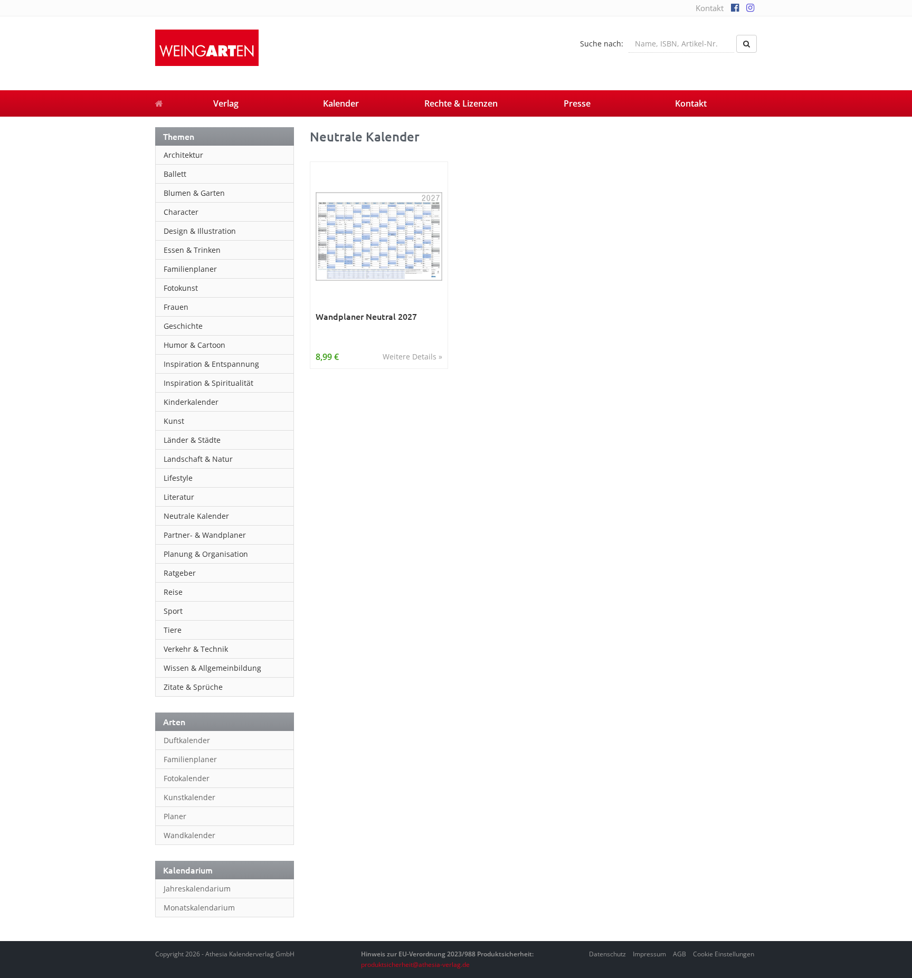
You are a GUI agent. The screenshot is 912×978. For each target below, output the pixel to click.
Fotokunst (181, 288)
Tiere (173, 630)
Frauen (176, 307)
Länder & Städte (192, 440)
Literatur (179, 497)
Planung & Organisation (206, 554)
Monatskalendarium (199, 908)
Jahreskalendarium (197, 889)
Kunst (174, 421)
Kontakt (710, 8)
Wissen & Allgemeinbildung (212, 668)
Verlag (226, 103)
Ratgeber (180, 573)
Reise (173, 592)
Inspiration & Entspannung (211, 364)
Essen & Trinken (192, 250)
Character (181, 212)
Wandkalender (189, 835)
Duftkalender (187, 740)
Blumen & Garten (194, 193)
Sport (173, 611)
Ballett (175, 174)
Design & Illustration (200, 231)
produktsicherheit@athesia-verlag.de (415, 964)
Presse (577, 103)
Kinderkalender (191, 402)
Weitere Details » (412, 357)
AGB (679, 953)
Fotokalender (187, 778)
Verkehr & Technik (196, 649)
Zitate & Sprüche (193, 687)
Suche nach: (601, 44)
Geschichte (183, 326)
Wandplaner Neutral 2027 (366, 316)
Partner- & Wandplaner (205, 535)
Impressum (649, 953)
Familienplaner (190, 269)
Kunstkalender (189, 797)
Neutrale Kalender (196, 516)
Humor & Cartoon (194, 345)
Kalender (341, 103)
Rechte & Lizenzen (461, 103)
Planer (175, 816)
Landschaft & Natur (198, 459)
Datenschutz (607, 953)
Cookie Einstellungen (723, 953)
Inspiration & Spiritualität (208, 383)
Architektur (183, 155)
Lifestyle (178, 478)
